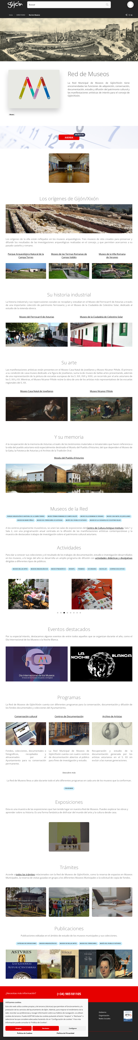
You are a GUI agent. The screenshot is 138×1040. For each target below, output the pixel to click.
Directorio (20, 15)
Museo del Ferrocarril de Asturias (36, 316)
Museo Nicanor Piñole (101, 391)
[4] (67, 612)
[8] (80, 612)
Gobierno (102, 1012)
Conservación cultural (26, 716)
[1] (57, 612)
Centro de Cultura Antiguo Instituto (105, 527)
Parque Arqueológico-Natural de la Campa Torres (26, 255)
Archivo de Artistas (112, 716)
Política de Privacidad (65, 1033)
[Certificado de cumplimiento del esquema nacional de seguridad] (128, 1016)
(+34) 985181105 (69, 994)
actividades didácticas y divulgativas (113, 558)
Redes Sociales (104, 1018)
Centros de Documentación (69, 716)
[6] (74, 612)
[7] (77, 612)
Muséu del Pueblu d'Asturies (69, 457)
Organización (104, 1015)
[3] (64, 612)
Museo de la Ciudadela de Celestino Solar (101, 316)
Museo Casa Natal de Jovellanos (36, 391)
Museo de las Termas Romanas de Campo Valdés (69, 255)
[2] (61, 612)
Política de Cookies (24, 1033)
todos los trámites (25, 874)
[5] (70, 612)
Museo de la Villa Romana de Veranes (112, 255)
